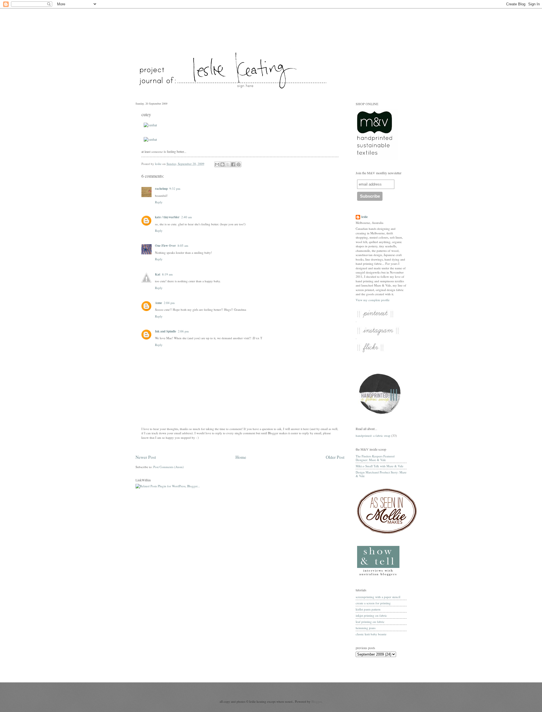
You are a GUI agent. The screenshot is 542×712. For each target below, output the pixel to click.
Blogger (316, 701)
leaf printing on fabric (370, 622)
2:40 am (186, 217)
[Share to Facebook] (233, 164)
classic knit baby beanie (371, 634)
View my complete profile (373, 300)
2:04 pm (169, 303)
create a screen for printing (373, 603)
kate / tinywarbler (167, 217)
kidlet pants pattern (368, 609)
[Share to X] (228, 164)
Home (240, 457)
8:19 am (167, 274)
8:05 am (183, 245)
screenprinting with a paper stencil (378, 597)
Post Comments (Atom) (168, 467)
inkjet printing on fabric (371, 615)
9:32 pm (174, 188)
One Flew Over (165, 245)
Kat (157, 274)
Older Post (335, 457)
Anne (158, 303)
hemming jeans (365, 628)
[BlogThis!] (222, 164)
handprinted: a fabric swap (373, 435)
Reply (159, 202)
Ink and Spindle (165, 331)
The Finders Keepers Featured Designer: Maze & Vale (375, 458)
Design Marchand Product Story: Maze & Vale (381, 474)
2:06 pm (183, 331)
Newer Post (146, 457)
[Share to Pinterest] (238, 164)
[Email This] (217, 164)
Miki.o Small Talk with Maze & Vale (379, 466)
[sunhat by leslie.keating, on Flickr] (150, 125)
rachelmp (161, 188)
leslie (364, 217)
